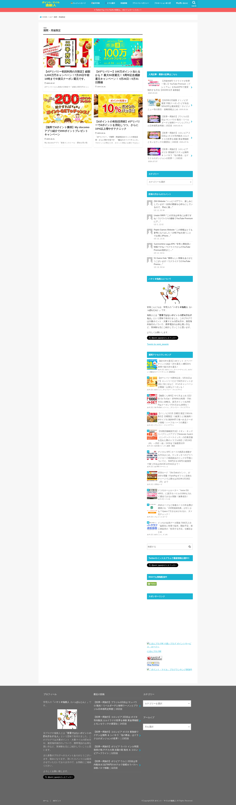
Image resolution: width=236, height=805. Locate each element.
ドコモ (167, 499)
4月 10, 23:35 (159, 239)
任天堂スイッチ (160, 446)
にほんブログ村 (154, 651)
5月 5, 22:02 (158, 225)
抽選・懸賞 (171, 446)
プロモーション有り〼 (162, 3)
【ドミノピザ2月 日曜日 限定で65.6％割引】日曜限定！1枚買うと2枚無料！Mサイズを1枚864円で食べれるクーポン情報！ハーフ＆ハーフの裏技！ (175, 418)
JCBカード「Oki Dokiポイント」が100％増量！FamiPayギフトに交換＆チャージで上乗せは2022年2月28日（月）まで (175, 477)
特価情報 (124, 3)
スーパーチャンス (180, 370)
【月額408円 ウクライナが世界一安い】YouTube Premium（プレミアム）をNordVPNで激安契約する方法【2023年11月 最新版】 (169, 87)
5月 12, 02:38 (159, 210)
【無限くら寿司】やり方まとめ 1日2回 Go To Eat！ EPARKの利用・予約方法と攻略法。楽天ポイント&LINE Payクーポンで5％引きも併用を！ (174, 400)
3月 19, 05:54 (159, 267)
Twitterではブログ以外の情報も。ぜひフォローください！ (119, 10)
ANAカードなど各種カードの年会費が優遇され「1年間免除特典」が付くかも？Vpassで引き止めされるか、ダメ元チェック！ (175, 509)
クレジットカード (79, 3)
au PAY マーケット (161, 467)
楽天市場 (96, 3)
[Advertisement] (170, 46)
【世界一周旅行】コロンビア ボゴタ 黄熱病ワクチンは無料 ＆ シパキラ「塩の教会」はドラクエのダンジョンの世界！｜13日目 (168, 155)
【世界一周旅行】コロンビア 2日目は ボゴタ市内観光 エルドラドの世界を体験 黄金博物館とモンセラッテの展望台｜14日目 (169, 137)
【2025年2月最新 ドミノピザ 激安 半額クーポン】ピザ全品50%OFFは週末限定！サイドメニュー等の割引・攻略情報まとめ (169, 105)
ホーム (45, 801)
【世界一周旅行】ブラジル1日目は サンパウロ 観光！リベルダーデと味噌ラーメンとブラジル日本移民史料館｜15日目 (169, 121)
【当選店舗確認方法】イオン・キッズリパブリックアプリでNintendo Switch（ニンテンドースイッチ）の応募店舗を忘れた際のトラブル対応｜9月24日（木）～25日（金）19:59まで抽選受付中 (170, 437)
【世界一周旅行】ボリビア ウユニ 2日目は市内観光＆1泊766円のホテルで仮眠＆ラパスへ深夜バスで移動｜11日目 (116, 764)
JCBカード (158, 484)
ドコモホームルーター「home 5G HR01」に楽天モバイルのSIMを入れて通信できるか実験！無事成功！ (174, 493)
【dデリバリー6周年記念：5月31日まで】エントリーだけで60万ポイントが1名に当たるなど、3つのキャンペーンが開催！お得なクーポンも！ (175, 382)
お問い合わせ (183, 3)
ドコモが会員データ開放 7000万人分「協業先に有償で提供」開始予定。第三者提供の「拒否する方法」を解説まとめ (175, 527)
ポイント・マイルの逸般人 (165, 801)
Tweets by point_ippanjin (158, 344)
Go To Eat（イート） (162, 407)
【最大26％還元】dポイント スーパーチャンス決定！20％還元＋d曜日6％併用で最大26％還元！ (175, 364)
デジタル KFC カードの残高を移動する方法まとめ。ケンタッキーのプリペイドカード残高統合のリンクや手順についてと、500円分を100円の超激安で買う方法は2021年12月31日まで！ (170, 458)
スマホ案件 (111, 3)
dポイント (169, 370)
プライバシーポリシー (140, 3)
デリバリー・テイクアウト (172, 390)
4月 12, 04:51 (159, 253)
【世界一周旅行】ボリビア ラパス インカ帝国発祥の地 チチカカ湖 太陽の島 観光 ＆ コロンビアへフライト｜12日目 (116, 749)
